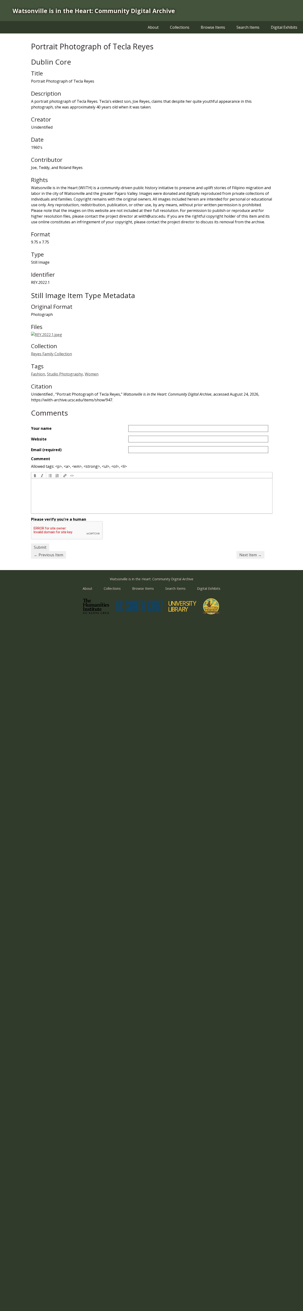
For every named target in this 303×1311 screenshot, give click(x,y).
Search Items (247, 27)
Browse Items (213, 27)
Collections (179, 27)
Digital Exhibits (284, 27)
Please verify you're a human (58, 519)
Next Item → (250, 554)
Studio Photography (65, 374)
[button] (35, 475)
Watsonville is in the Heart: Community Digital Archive (94, 11)
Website (39, 439)
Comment (40, 459)
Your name (41, 428)
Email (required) (46, 450)
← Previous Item (48, 554)
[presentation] (35, 475)
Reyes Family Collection (51, 353)
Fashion (38, 374)
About (153, 27)
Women (91, 374)
